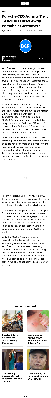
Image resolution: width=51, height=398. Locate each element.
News (4, 11)
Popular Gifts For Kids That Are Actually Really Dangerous (10, 339)
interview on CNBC (30, 229)
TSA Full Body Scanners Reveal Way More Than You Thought (12, 377)
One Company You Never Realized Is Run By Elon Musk (38, 376)
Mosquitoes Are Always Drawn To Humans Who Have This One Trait (37, 339)
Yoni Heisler (9, 31)
